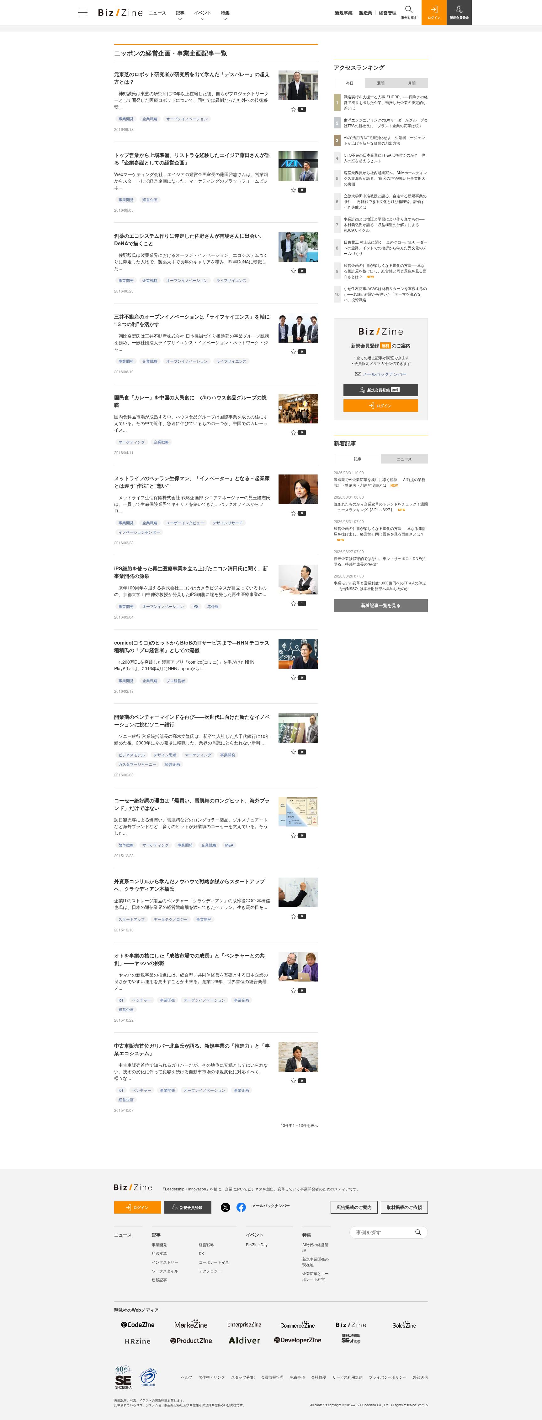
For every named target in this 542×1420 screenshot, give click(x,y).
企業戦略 (149, 118)
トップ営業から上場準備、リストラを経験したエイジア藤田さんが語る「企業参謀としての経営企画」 (192, 158)
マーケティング (132, 441)
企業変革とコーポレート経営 (315, 1276)
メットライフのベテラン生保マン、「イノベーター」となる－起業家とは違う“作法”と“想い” (192, 481)
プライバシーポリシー (387, 1377)
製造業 (365, 12)
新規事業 (344, 12)
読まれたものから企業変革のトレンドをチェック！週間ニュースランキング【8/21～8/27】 (381, 506)
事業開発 (126, 118)
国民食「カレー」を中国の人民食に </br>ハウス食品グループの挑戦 (190, 401)
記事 (180, 12)
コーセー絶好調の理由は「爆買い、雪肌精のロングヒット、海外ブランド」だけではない (192, 804)
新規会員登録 (382, 390)
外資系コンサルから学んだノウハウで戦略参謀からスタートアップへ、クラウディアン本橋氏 (189, 885)
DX (201, 1253)
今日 (349, 83)
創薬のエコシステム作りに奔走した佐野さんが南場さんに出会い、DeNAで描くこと (189, 239)
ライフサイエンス (231, 280)
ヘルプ (186, 1377)
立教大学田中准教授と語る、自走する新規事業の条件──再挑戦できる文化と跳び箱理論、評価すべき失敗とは (385, 201)
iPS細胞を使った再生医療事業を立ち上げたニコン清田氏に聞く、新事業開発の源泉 (191, 572)
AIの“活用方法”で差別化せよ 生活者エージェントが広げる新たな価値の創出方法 (384, 140)
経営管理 (387, 12)
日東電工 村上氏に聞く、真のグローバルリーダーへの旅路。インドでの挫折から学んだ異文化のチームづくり (386, 247)
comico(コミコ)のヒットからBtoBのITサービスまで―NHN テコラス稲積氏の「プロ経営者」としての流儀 (191, 646)
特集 (225, 12)
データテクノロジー (171, 919)
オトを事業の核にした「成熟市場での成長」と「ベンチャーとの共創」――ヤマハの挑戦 (189, 959)
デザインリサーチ (228, 522)
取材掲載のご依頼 (404, 1207)
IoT (121, 1000)
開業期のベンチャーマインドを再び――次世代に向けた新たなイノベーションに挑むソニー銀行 (192, 720)
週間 (381, 83)
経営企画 (149, 199)
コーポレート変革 (214, 1262)
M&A (229, 844)
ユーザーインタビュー (185, 522)
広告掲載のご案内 (354, 1207)
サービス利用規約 (347, 1377)
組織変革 (159, 1253)
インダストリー (165, 1262)
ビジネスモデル (132, 754)
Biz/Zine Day (257, 1244)
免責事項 (297, 1377)
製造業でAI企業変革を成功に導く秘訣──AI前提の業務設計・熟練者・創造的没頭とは (379, 482)
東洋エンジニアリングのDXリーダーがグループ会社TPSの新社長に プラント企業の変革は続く (386, 122)
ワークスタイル (165, 1270)
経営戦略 (206, 1244)
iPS (196, 606)
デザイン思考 (165, 754)
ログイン (383, 405)
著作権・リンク (212, 1377)
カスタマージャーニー (137, 764)
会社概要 (318, 1377)
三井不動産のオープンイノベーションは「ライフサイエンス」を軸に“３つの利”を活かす (192, 320)
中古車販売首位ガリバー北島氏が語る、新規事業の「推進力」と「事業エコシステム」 (192, 1049)
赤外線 (213, 606)
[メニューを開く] (82, 12)
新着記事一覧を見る (381, 605)
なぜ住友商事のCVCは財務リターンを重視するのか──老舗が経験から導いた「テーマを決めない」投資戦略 (385, 294)
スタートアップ (132, 919)
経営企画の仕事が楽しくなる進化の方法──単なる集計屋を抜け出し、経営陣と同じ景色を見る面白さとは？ (385, 270)
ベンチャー (141, 1000)
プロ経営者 (175, 680)
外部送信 (420, 1377)
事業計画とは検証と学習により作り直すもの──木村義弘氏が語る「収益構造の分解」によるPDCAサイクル (384, 224)
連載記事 (159, 1279)
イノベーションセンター (139, 532)
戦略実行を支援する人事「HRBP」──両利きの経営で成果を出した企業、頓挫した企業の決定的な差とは (386, 102)
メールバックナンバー (384, 374)
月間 (412, 83)
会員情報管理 (272, 1377)
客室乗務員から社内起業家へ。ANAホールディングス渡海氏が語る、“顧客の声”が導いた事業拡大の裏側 (385, 178)
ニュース (157, 12)
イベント (202, 12)
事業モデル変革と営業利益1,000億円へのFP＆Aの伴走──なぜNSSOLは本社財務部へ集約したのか (380, 585)
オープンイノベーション (187, 118)
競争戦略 (126, 844)
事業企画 (241, 1000)
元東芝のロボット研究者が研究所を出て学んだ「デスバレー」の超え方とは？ (192, 77)
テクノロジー (210, 1270)
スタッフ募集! (243, 1377)
